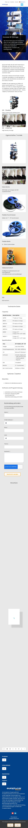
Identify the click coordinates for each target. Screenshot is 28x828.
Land (5, 435)
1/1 (3, 748)
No (17, 825)
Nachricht (7, 451)
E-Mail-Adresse (8, 420)
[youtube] (13, 813)
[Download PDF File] (21, 748)
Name (6, 412)
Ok (10, 825)
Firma (5, 427)
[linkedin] (15, 813)
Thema (6, 444)
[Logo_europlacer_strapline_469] (5, 4)
